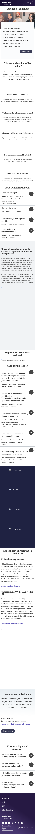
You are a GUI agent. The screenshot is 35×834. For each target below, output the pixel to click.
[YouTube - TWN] (9, 823)
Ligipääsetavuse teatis (7, 830)
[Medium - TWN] (22, 823)
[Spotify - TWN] (6, 823)
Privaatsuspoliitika (6, 826)
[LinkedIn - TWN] (15, 823)
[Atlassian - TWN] (19, 823)
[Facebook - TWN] (3, 823)
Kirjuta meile (26, 51)
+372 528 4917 (5, 724)
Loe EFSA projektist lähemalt (12, 623)
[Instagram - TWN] (12, 823)
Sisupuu (4, 828)
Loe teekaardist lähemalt (10, 586)
